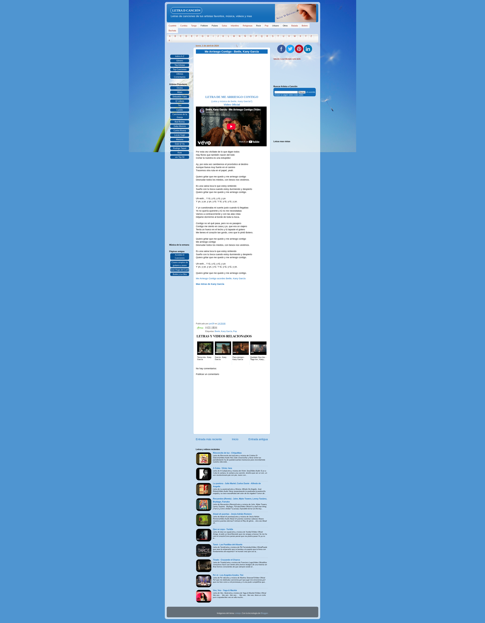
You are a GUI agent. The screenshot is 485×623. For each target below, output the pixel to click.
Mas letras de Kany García (210, 284)
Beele (217, 331)
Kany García (226, 331)
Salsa (224, 26)
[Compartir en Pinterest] (216, 327)
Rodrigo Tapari (179, 148)
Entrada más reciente (209, 439)
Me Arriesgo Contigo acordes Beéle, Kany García (221, 278)
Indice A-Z (179, 56)
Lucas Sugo (179, 135)
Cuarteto (172, 26)
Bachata (172, 31)
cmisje (238, 613)
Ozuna (180, 88)
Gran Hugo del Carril (179, 270)
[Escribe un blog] (209, 327)
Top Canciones (179, 69)
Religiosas (247, 26)
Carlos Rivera (180, 131)
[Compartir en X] (211, 327)
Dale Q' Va (180, 144)
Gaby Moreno (180, 126)
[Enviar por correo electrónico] (206, 327)
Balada (294, 26)
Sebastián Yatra (180, 97)
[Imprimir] (200, 328)
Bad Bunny (180, 122)
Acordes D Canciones (180, 256)
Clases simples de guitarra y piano (179, 263)
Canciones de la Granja (179, 115)
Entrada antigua (258, 439)
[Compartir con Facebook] (213, 327)
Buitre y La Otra (180, 274)
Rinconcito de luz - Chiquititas (227, 453)
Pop (266, 26)
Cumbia (183, 26)
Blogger (264, 613)
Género (179, 61)
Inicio (235, 439)
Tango (194, 26)
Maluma (179, 139)
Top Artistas (180, 65)
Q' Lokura (179, 101)
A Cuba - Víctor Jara (222, 468)
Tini (179, 105)
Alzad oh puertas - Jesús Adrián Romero (232, 514)
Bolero (305, 26)
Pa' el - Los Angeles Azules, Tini (228, 575)
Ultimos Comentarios (179, 75)
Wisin (179, 92)
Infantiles (235, 26)
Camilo (179, 110)
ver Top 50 (179, 157)
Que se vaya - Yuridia (223, 529)
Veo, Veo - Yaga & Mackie (225, 590)
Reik (180, 153)
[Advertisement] (232, 74)
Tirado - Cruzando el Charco (226, 560)
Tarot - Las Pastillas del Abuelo (227, 544)
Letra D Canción (186, 10)
